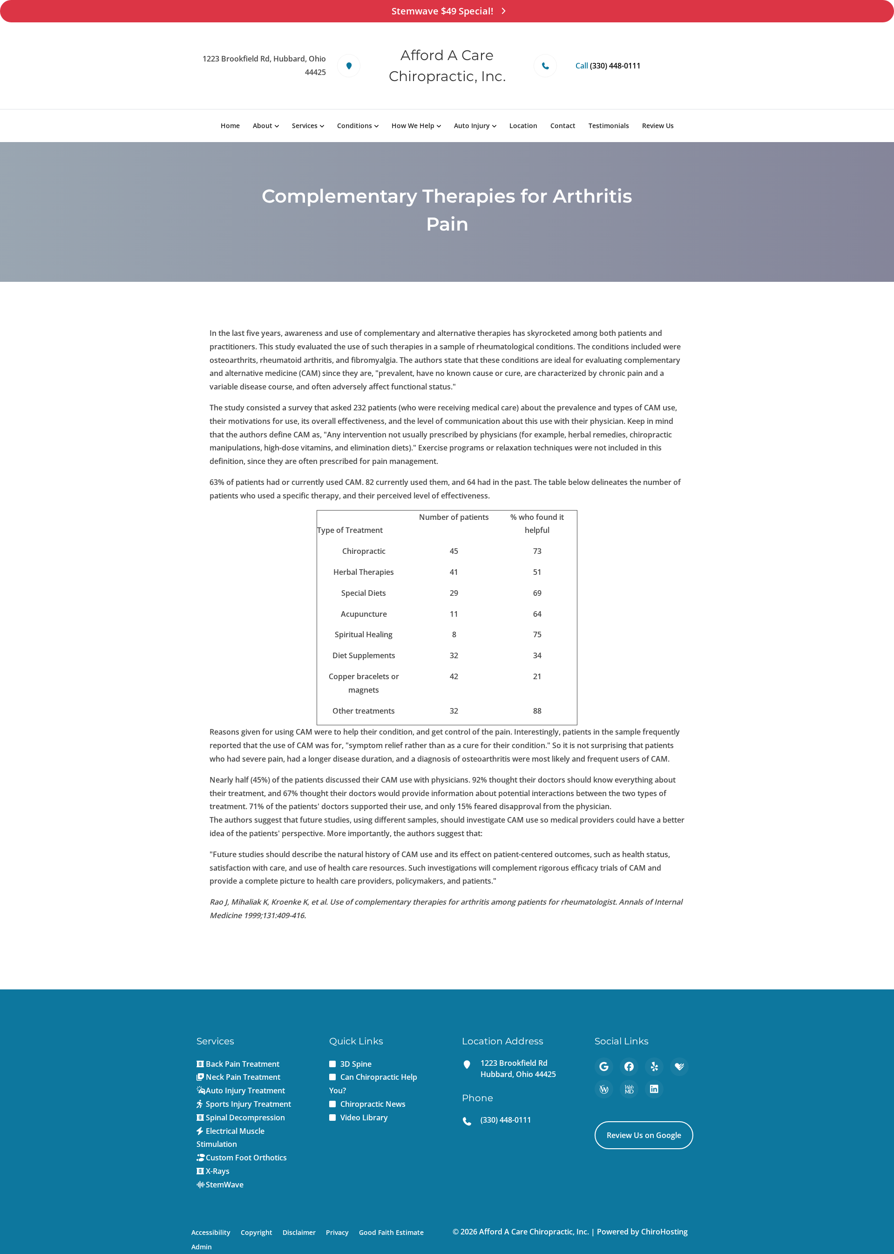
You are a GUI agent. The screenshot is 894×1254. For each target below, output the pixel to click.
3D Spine (356, 1064)
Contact (563, 125)
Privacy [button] (337, 1232)
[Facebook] (629, 1066)
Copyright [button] (256, 1232)
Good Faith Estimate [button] (391, 1232)
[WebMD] (629, 1089)
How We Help (413, 125)
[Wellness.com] (604, 1089)
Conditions (354, 125)
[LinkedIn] (654, 1089)
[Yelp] (654, 1066)
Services (305, 125)
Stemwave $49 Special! (443, 11)
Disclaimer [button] (299, 1232)
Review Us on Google (644, 1135)
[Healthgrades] (679, 1066)
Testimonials (609, 125)
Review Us (658, 125)
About (262, 125)
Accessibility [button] (210, 1232)
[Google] (604, 1066)
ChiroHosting (664, 1232)
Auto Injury (472, 125)
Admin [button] (201, 1246)
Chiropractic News (373, 1104)
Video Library (364, 1117)
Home (230, 125)
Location (523, 125)
